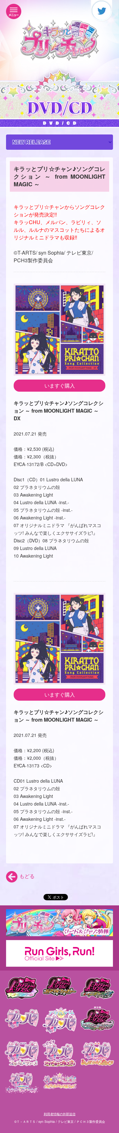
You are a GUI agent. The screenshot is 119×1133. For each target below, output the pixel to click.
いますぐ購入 (59, 385)
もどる (27, 876)
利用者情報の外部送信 (60, 1114)
